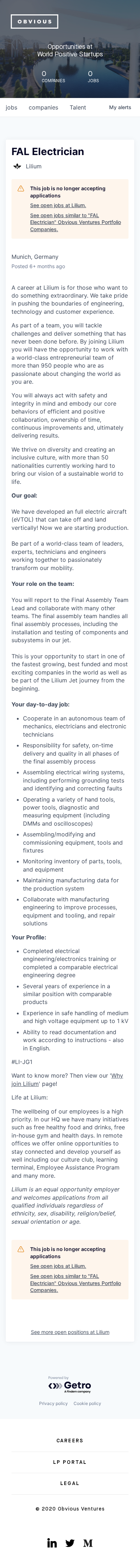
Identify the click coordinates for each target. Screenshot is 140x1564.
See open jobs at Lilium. (58, 205)
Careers (70, 1441)
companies (43, 107)
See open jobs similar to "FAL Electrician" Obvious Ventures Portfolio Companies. (75, 222)
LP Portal (70, 1462)
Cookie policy (87, 1403)
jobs (11, 107)
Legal (70, 1483)
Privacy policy (53, 1403)
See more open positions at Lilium (70, 1332)
